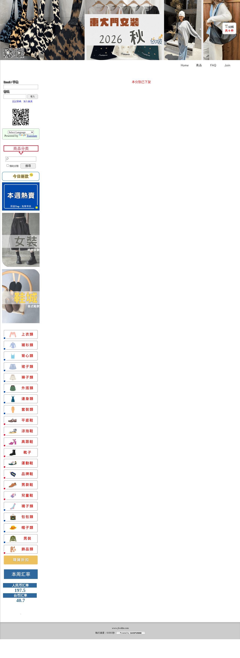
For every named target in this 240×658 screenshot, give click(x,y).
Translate (32, 135)
